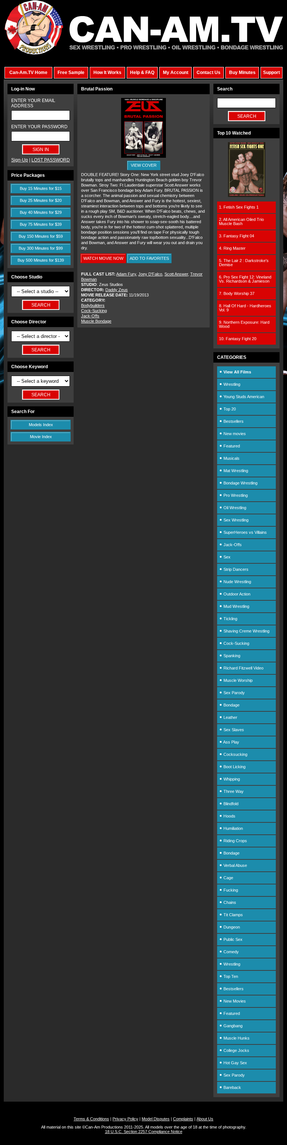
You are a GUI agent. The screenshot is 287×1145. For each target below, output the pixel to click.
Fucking (230, 890)
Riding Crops (234, 840)
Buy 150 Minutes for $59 (41, 236)
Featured (231, 446)
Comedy (230, 951)
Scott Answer (176, 274)
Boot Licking (234, 766)
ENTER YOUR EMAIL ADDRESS (33, 103)
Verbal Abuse (234, 865)
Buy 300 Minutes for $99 (41, 248)
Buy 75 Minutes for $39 (41, 224)
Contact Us (208, 72)
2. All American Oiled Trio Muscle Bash (241, 221)
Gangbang (232, 1026)
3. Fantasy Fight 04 (236, 236)
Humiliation (232, 828)
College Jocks (235, 1050)
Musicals (231, 458)
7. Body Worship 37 (236, 293)
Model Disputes (156, 1119)
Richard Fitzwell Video (242, 668)
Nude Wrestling (236, 581)
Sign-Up (19, 160)
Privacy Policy (125, 1119)
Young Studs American (243, 396)
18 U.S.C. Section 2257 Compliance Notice (143, 1131)
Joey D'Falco (150, 274)
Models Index (41, 424)
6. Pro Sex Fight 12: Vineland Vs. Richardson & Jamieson (245, 279)
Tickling (229, 618)
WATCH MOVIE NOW (103, 258)
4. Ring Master (232, 248)
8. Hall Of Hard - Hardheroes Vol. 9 (245, 308)
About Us (205, 1119)
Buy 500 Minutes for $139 (41, 260)
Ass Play (230, 742)
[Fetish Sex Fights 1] (246, 195)
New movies (234, 433)
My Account (175, 72)
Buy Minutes (242, 72)
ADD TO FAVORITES (149, 258)
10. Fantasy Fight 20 (237, 338)
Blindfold (230, 803)
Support (271, 72)
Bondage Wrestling (239, 483)
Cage (227, 877)
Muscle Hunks (236, 1038)
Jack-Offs (90, 316)
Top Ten (230, 976)
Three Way (233, 791)
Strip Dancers (235, 569)
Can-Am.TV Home (28, 72)
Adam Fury (126, 274)
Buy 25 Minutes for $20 (41, 200)
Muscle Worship (237, 680)
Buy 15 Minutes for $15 (41, 188)
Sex (226, 557)
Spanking (231, 655)
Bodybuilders (93, 305)
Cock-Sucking (94, 310)
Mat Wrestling (235, 470)
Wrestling (231, 384)
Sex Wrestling (235, 520)
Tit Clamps (232, 914)
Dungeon (231, 927)
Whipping (231, 779)
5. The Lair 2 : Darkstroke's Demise (244, 262)
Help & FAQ (142, 72)
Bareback (231, 1087)
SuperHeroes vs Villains (244, 532)
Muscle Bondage (96, 321)
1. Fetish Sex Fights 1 (239, 207)
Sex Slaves (233, 729)
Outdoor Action (236, 594)
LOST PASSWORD (50, 160)
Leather (229, 717)
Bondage (231, 705)
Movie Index (41, 436)
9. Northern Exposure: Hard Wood (244, 324)
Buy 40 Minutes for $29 (41, 212)
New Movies (234, 1001)
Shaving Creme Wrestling (245, 631)
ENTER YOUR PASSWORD (39, 126)
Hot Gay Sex (234, 1063)
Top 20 (229, 409)
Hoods (228, 816)
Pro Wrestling (235, 495)
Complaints (183, 1119)
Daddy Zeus (116, 289)
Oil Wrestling (234, 507)
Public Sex (232, 939)
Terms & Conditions (91, 1119)
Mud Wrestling (235, 606)
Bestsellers (233, 421)
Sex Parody (233, 692)
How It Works (107, 72)
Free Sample (71, 72)
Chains (229, 902)
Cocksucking (234, 754)
